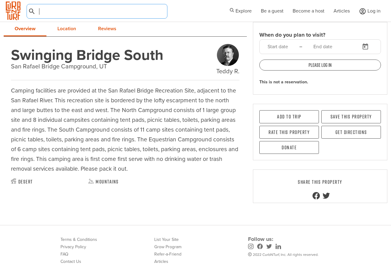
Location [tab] (66, 28)
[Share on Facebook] (316, 195)
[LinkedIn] (278, 247)
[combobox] (97, 11)
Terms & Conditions (78, 239)
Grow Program (167, 247)
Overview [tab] (25, 28)
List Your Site (166, 239)
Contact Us (70, 261)
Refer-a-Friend (167, 254)
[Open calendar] (365, 46)
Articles (342, 10)
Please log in (320, 65)
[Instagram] (251, 247)
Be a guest (272, 10)
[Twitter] (269, 247)
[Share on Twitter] (326, 195)
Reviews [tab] (107, 28)
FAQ (64, 254)
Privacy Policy (73, 247)
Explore (243, 10)
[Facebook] (260, 247)
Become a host (308, 10)
